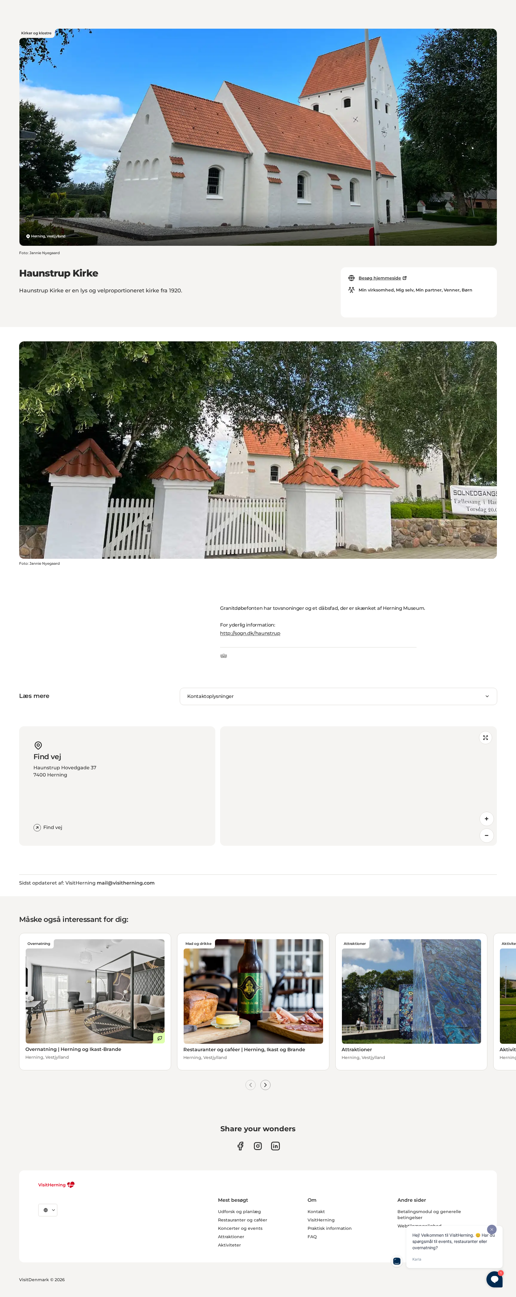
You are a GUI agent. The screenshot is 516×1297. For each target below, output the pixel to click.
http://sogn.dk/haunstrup (250, 633)
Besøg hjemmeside (380, 278)
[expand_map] (485, 737)
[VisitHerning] (56, 1184)
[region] (358, 786)
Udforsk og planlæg (239, 1211)
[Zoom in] (487, 819)
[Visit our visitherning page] (240, 1146)
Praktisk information (330, 1228)
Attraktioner (231, 1236)
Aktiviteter (229, 1245)
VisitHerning (321, 1220)
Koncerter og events (240, 1228)
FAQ (312, 1236)
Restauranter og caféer (242, 1220)
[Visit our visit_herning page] (258, 1146)
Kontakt (316, 1211)
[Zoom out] (487, 835)
